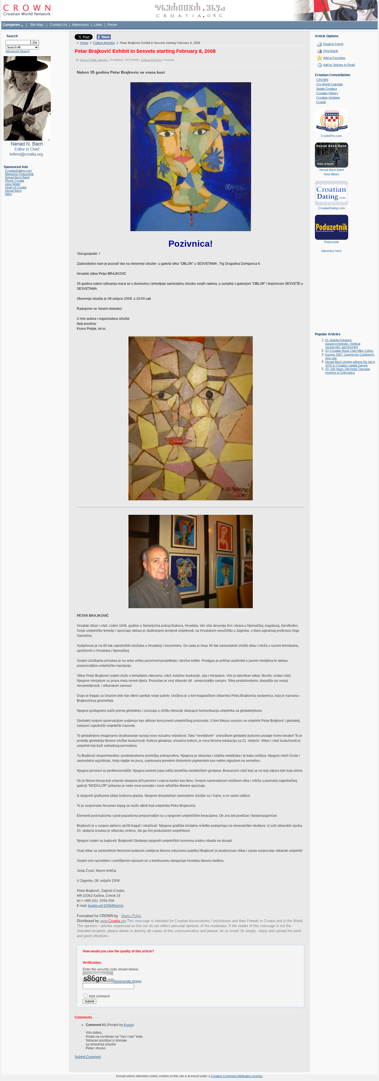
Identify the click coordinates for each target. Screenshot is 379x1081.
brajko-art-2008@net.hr (105, 906)
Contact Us (58, 25)
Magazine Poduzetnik (19, 174)
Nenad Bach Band (17, 177)
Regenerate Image (127, 981)
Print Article (330, 51)
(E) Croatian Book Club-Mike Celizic (349, 350)
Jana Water (13, 184)
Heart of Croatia (15, 187)
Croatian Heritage (328, 97)
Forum (112, 25)
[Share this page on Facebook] (104, 38)
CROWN (322, 79)
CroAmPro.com (331, 136)
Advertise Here (331, 251)
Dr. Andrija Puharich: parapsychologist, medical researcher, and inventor (342, 343)
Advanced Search (18, 51)
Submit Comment (88, 1057)
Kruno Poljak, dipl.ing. (94, 59)
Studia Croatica (326, 88)
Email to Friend (333, 44)
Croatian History (327, 93)
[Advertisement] (331, 296)
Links (98, 25)
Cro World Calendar (329, 84)
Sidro (8, 194)
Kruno (128, 1025)
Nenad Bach (13, 190)
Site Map (36, 25)
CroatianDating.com (18, 170)
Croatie (321, 102)
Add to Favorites (334, 57)
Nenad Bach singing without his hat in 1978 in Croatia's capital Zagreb (350, 363)
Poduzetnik (331, 242)
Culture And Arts (104, 42)
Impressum (80, 25)
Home (84, 42)
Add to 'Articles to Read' (339, 64)
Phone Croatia (14, 180)
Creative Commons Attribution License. (237, 1076)
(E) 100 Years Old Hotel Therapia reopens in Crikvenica (347, 370)
